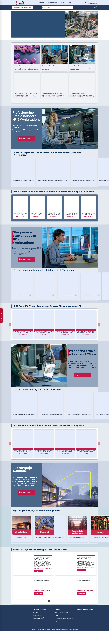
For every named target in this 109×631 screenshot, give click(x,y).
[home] (35, 2)
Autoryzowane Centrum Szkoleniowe (63, 618)
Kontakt (56, 621)
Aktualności (57, 614)
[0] (95, 7)
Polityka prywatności (73, 629)
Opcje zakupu (38, 571)
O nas (55, 620)
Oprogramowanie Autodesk (61, 612)
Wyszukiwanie (71, 7)
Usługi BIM (56, 617)
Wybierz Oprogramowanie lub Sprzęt (23, 7)
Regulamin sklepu (58, 623)
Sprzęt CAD (57, 615)
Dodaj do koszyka (18, 330)
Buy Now (22, 205)
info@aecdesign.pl (92, 3)
